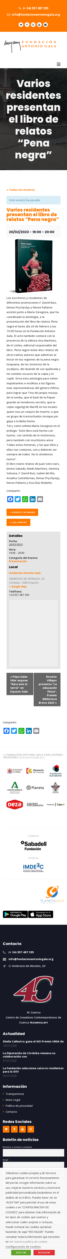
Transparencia (15, 1094)
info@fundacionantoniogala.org (35, 14)
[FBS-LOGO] (33, 845)
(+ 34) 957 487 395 (35, 8)
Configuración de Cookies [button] (23, 1246)
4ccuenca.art (39, 1022)
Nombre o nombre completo (17, 1147)
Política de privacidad (19, 1105)
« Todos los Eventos (21, 189)
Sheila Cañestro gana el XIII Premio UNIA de (33, 1041)
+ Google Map (17, 586)
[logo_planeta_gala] (52, 895)
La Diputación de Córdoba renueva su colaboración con (29, 1054)
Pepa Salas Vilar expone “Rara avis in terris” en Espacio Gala (19, 684)
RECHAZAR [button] (44, 1252)
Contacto (11, 1111)
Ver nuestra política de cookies (28, 1241)
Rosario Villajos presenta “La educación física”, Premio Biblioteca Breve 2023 (48, 689)
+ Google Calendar (22, 512)
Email (5, 1159)
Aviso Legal (13, 1100)
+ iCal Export (18, 522)
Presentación (18, 561)
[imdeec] (33, 867)
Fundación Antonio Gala (25, 573)
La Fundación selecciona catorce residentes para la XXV (33, 1069)
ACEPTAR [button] (21, 1252)
